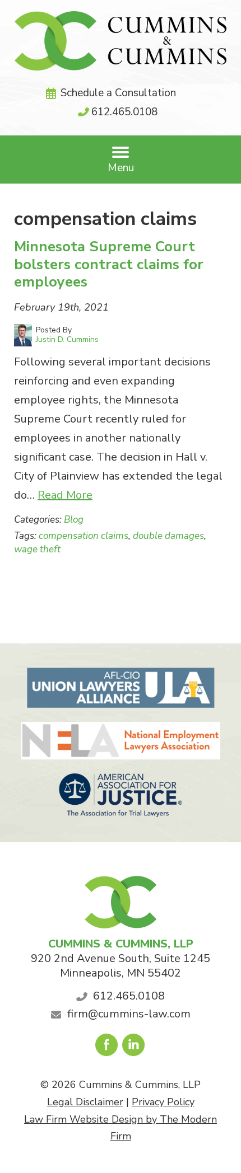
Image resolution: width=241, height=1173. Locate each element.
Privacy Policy (163, 1102)
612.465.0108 (124, 112)
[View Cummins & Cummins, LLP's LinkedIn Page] (134, 1047)
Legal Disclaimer (85, 1102)
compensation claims (83, 535)
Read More (65, 495)
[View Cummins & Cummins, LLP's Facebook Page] (107, 1047)
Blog (74, 519)
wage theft (37, 549)
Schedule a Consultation (118, 93)
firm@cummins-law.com (129, 1013)
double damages (168, 535)
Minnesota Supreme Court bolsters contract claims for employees (108, 264)
